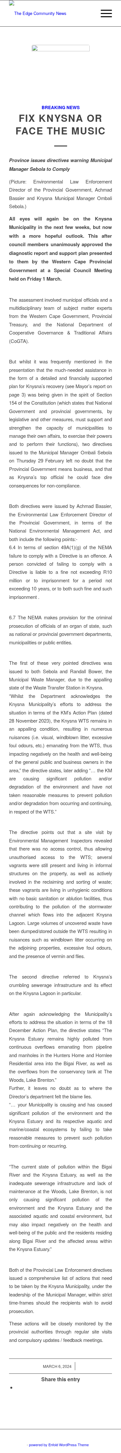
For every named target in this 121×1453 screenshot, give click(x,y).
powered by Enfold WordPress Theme (59, 1444)
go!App (103, 1437)
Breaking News (61, 107)
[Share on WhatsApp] (18, 1387)
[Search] (88, 13)
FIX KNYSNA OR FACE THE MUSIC (60, 124)
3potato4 (19, 1444)
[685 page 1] (61, 74)
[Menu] (103, 13)
